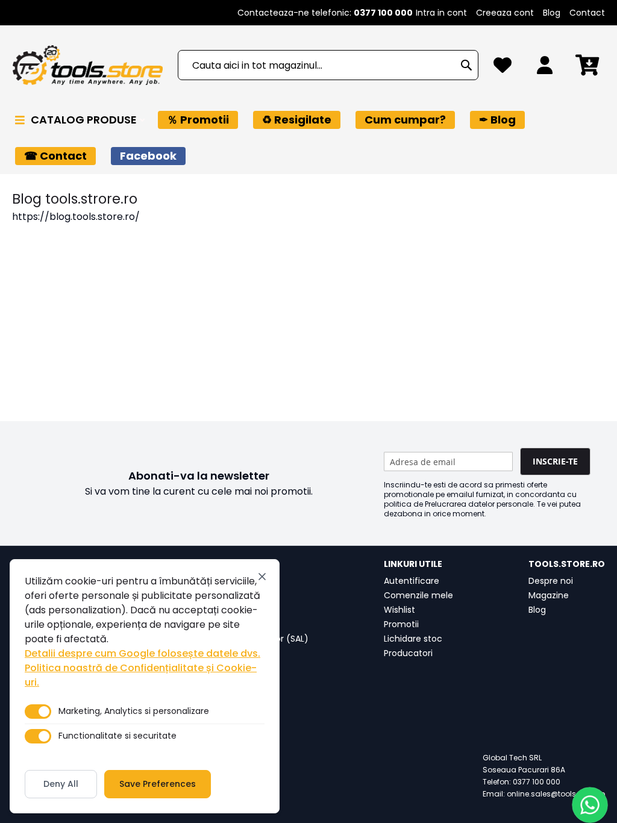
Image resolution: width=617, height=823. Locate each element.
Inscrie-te (555, 461)
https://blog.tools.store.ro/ (76, 217)
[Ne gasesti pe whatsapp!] (590, 805)
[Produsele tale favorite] (502, 68)
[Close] (262, 576)
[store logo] (87, 65)
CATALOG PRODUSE (85, 119)
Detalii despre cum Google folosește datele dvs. (142, 653)
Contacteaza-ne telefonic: (325, 13)
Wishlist (399, 610)
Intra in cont (441, 13)
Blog (551, 13)
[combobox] (328, 65)
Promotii (401, 624)
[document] (145, 686)
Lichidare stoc (413, 639)
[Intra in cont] (545, 68)
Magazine (548, 595)
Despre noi (550, 581)
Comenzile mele (418, 595)
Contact (587, 13)
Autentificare (411, 581)
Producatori (408, 653)
